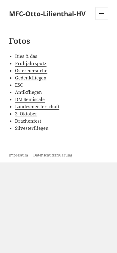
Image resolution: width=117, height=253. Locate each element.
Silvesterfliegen (32, 128)
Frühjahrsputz (30, 63)
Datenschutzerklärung (52, 155)
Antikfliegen (28, 92)
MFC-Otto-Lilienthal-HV (47, 13)
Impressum (18, 155)
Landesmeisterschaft (37, 106)
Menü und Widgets (102, 19)
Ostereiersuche (31, 70)
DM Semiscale (30, 99)
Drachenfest (28, 121)
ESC (19, 85)
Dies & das (26, 56)
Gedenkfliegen (30, 78)
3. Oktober (26, 114)
